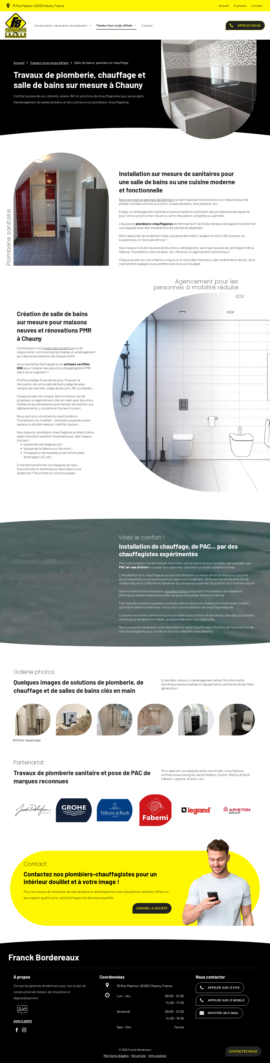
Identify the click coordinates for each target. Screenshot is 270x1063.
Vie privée (138, 1056)
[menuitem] (223, 5)
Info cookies (157, 1056)
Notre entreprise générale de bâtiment (146, 200)
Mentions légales (116, 1056)
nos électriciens (176, 591)
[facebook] (17, 1031)
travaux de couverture (58, 348)
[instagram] (24, 1031)
